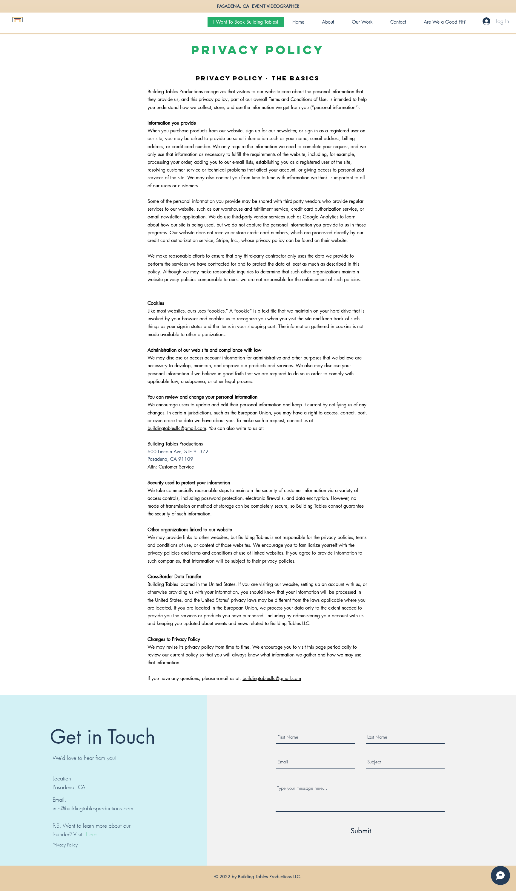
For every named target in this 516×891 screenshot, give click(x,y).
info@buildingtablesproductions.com (93, 808)
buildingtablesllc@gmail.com (177, 428)
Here (91, 834)
